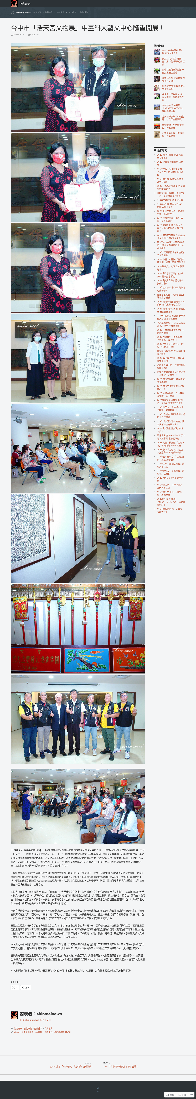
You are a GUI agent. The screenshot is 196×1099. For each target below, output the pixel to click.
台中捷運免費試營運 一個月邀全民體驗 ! (173, 71)
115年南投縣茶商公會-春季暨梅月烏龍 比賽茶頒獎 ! (171, 317)
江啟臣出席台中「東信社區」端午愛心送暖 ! (171, 296)
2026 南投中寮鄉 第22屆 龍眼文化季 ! (173, 52)
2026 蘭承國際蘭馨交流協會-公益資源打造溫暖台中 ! (171, 237)
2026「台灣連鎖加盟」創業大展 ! (170, 430)
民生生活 (37, 12)
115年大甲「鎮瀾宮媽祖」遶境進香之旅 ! (170, 465)
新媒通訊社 (25, 3)
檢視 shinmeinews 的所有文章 (35, 1019)
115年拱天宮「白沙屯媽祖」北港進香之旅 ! (170, 486)
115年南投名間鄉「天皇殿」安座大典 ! (170, 510)
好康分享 (61, 12)
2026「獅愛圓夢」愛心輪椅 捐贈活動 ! (170, 282)
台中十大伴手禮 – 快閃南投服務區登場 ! (171, 366)
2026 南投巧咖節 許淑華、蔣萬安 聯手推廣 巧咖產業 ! (171, 303)
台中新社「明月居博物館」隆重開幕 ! (173, 126)
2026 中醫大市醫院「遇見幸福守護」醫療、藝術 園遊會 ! (171, 261)
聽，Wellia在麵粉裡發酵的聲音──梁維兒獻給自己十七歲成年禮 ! (170, 245)
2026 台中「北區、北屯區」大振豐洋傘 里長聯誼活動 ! (170, 451)
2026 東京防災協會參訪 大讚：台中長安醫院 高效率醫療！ (170, 228)
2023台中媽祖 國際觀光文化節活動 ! (173, 87)
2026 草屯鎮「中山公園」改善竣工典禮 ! (170, 359)
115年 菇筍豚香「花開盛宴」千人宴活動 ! (171, 254)
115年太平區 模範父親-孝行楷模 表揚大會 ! (170, 205)
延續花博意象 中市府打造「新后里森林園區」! (173, 118)
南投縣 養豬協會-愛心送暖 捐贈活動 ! (171, 352)
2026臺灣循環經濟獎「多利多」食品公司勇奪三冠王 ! (170, 402)
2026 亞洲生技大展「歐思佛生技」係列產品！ (170, 212)
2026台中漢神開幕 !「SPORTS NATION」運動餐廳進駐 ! (173, 108)
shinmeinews (19, 35)
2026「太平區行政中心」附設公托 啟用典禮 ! (170, 345)
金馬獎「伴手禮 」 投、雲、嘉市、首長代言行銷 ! (173, 97)
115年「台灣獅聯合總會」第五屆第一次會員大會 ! (170, 423)
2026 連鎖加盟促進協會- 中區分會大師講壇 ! (170, 220)
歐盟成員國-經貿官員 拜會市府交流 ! (173, 79)
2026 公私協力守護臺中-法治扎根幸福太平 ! (171, 187)
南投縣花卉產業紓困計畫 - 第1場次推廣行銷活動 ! (173, 61)
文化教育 (72, 12)
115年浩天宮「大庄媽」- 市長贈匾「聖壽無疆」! (170, 409)
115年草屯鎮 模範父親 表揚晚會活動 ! (170, 180)
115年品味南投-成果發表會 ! (170, 199)
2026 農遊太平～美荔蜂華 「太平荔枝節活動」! (169, 338)
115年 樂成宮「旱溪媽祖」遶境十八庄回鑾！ (171, 416)
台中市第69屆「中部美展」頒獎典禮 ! (173, 134)
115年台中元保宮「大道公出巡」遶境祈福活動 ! (170, 458)
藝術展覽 (28, 1028)
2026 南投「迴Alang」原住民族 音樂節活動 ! (171, 310)
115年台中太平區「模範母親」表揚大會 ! (169, 493)
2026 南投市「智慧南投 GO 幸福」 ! (170, 387)
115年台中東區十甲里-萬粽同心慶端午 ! (171, 289)
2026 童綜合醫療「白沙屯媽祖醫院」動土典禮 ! (170, 394)
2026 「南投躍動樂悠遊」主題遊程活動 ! (170, 331)
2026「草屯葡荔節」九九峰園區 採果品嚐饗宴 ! (170, 275)
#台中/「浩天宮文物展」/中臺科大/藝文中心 (33, 1032)
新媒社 (68, 1032)
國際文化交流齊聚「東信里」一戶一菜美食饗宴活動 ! (171, 194)
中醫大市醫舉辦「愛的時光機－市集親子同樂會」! (171, 373)
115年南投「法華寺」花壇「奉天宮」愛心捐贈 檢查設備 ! (170, 171)
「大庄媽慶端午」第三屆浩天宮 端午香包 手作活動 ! (171, 324)
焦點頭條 (49, 12)
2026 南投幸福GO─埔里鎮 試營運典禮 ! (171, 380)
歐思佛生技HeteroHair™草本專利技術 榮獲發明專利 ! (171, 437)
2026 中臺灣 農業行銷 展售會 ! (170, 163)
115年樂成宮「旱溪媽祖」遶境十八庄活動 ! (170, 472)
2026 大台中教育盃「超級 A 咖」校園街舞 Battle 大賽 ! (170, 444)
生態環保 (84, 12)
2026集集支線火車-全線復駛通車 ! (170, 268)
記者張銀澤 (59, 1032)
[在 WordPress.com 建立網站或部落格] (98, 1088)
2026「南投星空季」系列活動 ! (170, 479)
